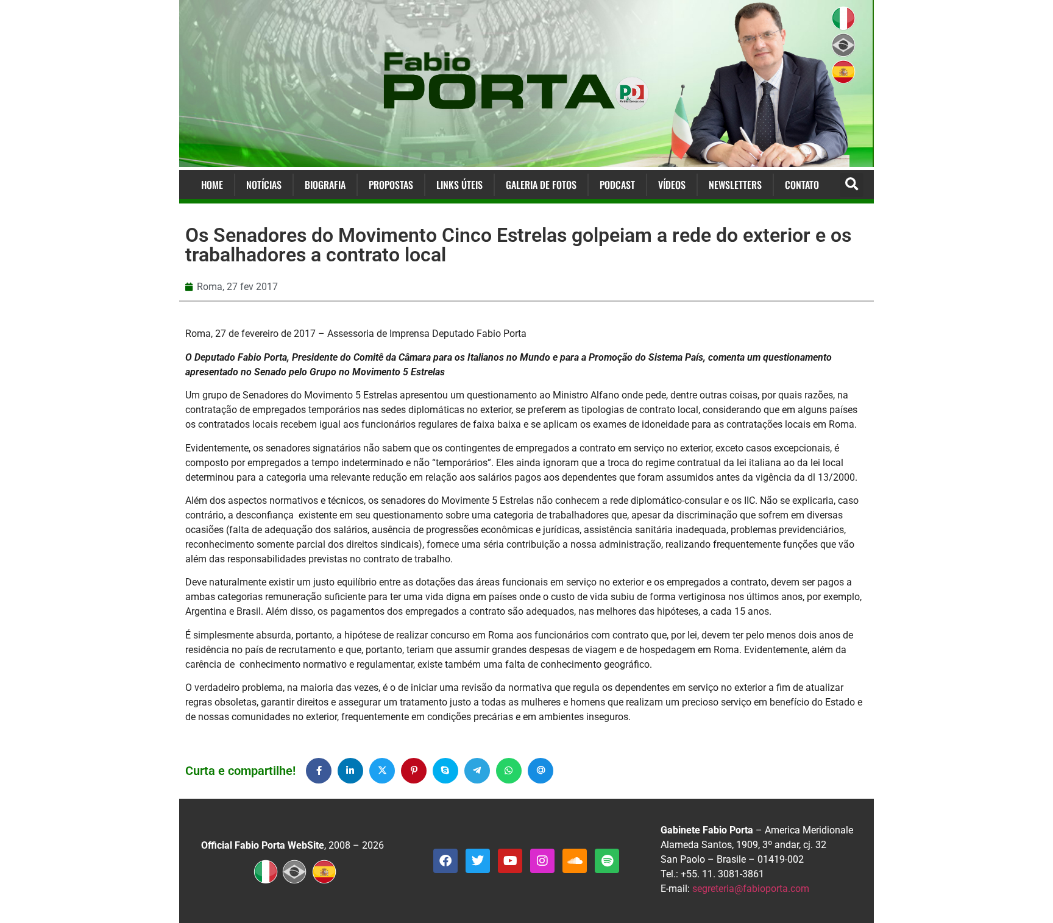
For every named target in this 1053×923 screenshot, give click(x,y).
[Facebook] (445, 861)
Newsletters (735, 184)
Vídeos (672, 184)
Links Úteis (459, 184)
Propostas (391, 184)
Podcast (617, 184)
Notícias (264, 184)
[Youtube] (510, 861)
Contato (802, 184)
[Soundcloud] (574, 861)
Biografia (325, 184)
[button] (851, 185)
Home (212, 184)
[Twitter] (478, 861)
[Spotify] (607, 861)
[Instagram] (542, 861)
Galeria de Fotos (541, 184)
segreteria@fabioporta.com (750, 888)
